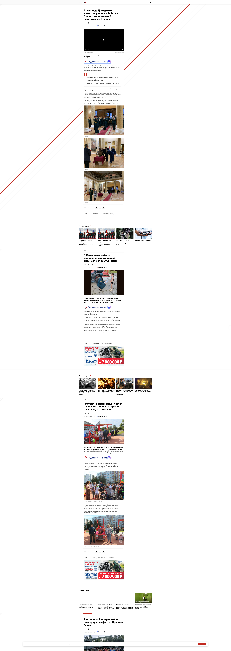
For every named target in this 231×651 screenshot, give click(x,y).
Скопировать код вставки (119, 52)
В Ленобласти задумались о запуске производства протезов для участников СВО (143, 242)
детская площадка (111, 557)
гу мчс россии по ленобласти (106, 343)
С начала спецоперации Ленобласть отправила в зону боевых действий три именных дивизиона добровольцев (87, 242)
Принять (202, 644)
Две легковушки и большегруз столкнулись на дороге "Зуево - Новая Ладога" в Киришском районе (87, 392)
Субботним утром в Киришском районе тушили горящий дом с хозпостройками (106, 392)
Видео (115, 2)
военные (111, 213)
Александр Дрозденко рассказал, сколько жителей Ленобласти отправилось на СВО (124, 242)
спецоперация (105, 213)
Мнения (125, 2)
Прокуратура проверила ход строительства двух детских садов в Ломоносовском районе (143, 606)
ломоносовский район (102, 557)
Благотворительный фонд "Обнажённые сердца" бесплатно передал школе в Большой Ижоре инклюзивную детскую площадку (106, 607)
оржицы (94, 557)
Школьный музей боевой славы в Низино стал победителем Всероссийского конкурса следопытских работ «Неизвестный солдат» (124, 607)
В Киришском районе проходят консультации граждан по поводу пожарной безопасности (124, 392)
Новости (110, 2)
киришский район (96, 343)
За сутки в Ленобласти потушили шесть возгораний (143, 391)
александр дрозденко (97, 213)
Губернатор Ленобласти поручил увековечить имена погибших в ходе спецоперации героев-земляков (105, 243)
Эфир (120, 2)
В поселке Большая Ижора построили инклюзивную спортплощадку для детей (86, 606)
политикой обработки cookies (86, 644)
